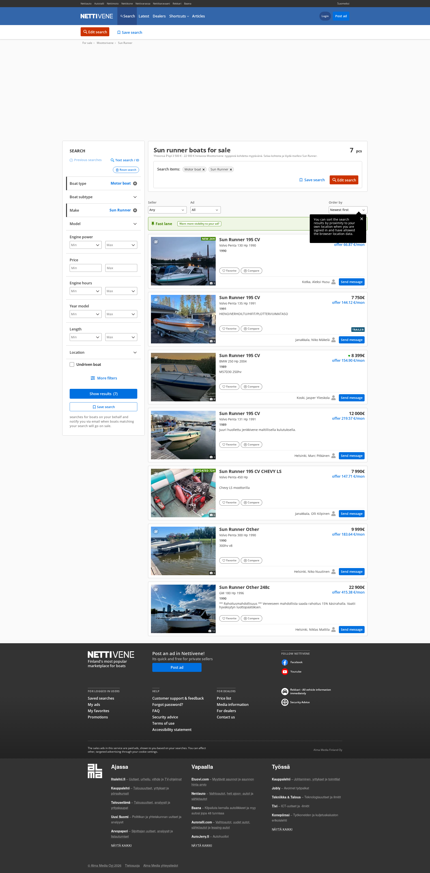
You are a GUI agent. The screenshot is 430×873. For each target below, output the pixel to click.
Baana (187, 3)
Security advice (165, 717)
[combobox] (103, 210)
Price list (224, 698)
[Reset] (136, 183)
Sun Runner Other (257, 551)
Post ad (341, 16)
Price (74, 260)
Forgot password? (167, 704)
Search (129, 16)
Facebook (296, 662)
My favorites (98, 711)
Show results (104, 393)
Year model (79, 306)
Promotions (98, 717)
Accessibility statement (171, 729)
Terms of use (163, 723)
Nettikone (127, 3)
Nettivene (97, 16)
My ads (94, 704)
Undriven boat (88, 364)
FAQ (156, 711)
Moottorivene (105, 43)
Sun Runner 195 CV (257, 261)
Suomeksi (343, 3)
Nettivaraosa (142, 3)
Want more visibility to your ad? (199, 224)
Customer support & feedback (178, 698)
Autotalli (99, 3)
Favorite (231, 271)
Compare (253, 271)
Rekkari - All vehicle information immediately (310, 691)
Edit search (97, 32)
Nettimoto (113, 3)
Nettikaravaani (161, 3)
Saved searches (101, 698)
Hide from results (156, 242)
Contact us (226, 717)
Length (76, 329)
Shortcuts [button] (177, 16)
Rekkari (177, 3)
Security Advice (300, 702)
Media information (233, 704)
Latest (144, 16)
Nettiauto (86, 3)
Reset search (128, 170)
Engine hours (81, 283)
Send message (352, 282)
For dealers (226, 711)
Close (361, 219)
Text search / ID (127, 160)
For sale (87, 43)
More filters (107, 378)
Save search (132, 32)
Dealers (159, 16)
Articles (198, 16)
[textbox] (100, 210)
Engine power (81, 237)
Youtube (295, 671)
